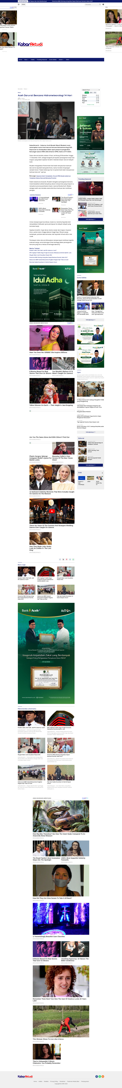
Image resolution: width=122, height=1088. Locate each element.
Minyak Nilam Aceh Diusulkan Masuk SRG (40, 255)
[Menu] (19, 4)
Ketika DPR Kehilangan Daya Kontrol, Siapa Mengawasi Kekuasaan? (89, 416)
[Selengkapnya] (102, 473)
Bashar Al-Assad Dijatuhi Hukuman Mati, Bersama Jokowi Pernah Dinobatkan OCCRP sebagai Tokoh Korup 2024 (89, 298)
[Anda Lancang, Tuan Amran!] (82, 451)
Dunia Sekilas (53, 59)
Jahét (88, 481)
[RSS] (103, 1076)
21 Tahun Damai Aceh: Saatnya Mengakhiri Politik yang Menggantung (90, 400)
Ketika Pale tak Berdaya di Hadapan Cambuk (95, 443)
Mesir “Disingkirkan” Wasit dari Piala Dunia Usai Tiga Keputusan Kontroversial (98, 312)
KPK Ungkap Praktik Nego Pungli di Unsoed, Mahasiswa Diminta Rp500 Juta (50, 252)
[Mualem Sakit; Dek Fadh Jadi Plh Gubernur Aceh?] (26, 571)
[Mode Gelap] (103, 4)
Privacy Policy (54, 1081)
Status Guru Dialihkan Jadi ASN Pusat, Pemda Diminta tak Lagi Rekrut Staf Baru (95, 205)
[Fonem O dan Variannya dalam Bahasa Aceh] (81, 478)
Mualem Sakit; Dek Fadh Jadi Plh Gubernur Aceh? (43, 250)
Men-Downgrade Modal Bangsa (94, 458)
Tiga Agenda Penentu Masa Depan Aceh (88, 422)
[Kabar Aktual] (30, 44)
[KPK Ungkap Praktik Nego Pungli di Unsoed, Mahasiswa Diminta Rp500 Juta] (46, 571)
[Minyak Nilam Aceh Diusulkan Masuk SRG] (66, 571)
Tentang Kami (85, 1081)
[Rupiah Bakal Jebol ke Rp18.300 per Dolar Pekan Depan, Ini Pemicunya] (82, 213)
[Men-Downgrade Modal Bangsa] (82, 459)
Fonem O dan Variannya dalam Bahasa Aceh (81, 483)
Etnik (67, 59)
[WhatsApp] (99, 1076)
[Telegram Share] (70, 559)
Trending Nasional (42, 59)
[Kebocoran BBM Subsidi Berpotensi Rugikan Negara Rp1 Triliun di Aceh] (46, 590)
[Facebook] (96, 1076)
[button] (100, 4)
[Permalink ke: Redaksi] (19, 99)
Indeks (33, 59)
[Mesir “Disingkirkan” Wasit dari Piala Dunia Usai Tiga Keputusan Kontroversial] (98, 306)
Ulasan (61, 59)
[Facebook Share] (60, 559)
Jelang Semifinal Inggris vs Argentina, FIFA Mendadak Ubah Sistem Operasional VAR (83, 312)
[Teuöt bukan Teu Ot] (99, 478)
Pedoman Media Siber (73, 1081)
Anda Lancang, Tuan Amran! (93, 451)
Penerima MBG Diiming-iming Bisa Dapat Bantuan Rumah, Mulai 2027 (48, 257)
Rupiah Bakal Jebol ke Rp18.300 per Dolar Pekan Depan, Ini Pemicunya (95, 212)
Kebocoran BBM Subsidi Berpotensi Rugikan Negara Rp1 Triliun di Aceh (48, 259)
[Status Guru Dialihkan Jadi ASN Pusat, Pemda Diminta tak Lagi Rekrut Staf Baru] (82, 206)
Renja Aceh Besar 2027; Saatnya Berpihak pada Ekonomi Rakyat (90, 427)
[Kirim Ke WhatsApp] (73, 559)
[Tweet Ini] (63, 559)
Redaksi (23, 98)
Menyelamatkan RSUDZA (84, 411)
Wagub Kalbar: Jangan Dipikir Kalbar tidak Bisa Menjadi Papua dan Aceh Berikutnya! (90, 199)
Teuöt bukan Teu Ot (99, 483)
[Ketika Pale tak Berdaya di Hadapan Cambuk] (82, 444)
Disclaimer (62, 1081)
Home (23, 4)
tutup (15, 7)
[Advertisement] (61, 19)
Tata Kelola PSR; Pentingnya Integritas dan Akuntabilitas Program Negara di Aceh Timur (89, 406)
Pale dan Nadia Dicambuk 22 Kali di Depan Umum (43, 262)
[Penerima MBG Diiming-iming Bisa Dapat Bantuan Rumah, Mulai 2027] (26, 590)
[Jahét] (90, 478)
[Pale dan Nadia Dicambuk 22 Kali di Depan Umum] (66, 590)
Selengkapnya (90, 219)
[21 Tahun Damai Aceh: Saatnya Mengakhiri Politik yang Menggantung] (90, 389)
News (25, 59)
